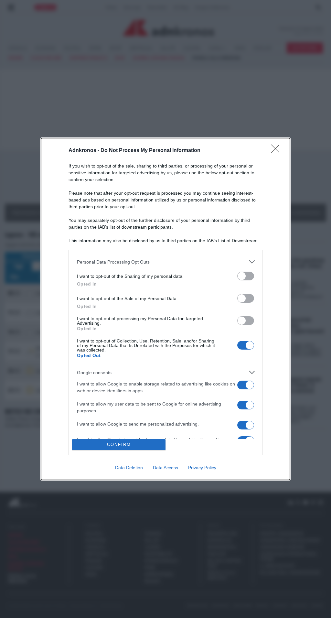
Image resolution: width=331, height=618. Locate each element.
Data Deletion (129, 467)
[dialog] (165, 309)
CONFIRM (119, 444)
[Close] (277, 151)
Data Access (165, 467)
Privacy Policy (202, 467)
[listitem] (165, 261)
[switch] (245, 276)
